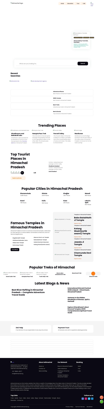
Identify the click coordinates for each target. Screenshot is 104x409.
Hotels (16, 398)
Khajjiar (66, 193)
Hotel (62, 3)
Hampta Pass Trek (39, 133)
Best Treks (56, 105)
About (28, 398)
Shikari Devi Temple (18, 243)
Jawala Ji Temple (79, 243)
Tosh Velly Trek (43, 276)
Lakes (32, 398)
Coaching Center (78, 37)
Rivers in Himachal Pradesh (65, 366)
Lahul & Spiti (87, 202)
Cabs (79, 371)
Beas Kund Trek (76, 273)
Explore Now (78, 258)
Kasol (22, 201)
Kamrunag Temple (18, 245)
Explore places (17, 178)
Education (70, 3)
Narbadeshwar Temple (40, 240)
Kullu (44, 201)
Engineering (86, 37)
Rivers (58, 398)
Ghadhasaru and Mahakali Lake (17, 134)
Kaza (65, 201)
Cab (84, 3)
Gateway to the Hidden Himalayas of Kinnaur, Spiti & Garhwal (79, 299)
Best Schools (57, 111)
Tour (78, 3)
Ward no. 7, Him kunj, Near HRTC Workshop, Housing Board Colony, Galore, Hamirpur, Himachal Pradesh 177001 (81, 45)
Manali (87, 193)
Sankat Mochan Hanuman (41, 242)
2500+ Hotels (57, 98)
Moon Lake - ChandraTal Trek (60, 273)
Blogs (36, 398)
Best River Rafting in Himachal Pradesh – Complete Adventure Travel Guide (28, 292)
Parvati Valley (58, 133)
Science (92, 37)
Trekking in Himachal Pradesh (63, 371)
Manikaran (79, 133)
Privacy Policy (69, 407)
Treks (12, 398)
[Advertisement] (52, 18)
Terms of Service (80, 407)
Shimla (44, 193)
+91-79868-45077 (17, 371)
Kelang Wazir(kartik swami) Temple (82, 231)
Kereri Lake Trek (10, 276)
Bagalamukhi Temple (19, 238)
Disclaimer (90, 407)
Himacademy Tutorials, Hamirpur (81, 41)
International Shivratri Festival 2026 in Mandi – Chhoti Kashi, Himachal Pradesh (79, 290)
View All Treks (93, 276)
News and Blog (43, 371)
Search (83, 63)
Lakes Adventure (62, 368)
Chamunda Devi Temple (82, 254)
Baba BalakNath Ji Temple (82, 219)
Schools (41, 398)
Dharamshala (25, 193)
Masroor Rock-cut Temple (41, 237)
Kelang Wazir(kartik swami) (42, 244)
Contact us (42, 368)
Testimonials (47, 398)
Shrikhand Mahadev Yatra (20, 240)
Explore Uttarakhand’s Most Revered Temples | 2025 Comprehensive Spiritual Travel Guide (80, 310)
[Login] (74, 39)
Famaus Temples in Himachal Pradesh (63, 376)
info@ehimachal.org (17, 373)
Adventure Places (58, 91)
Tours (20, 398)
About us (41, 366)
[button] (92, 3)
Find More (15, 249)
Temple (54, 398)
